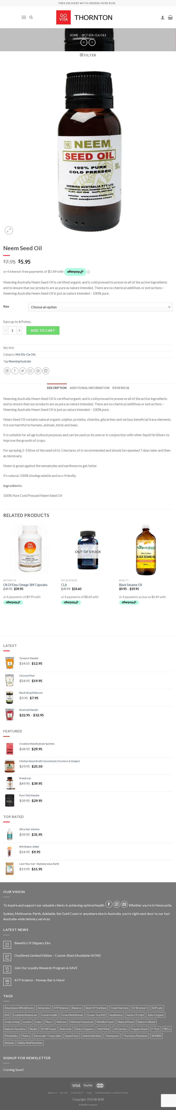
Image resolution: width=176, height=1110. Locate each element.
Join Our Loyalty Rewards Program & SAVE (45, 968)
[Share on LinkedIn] (45, 370)
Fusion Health (49, 1015)
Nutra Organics (85, 1029)
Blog (64, 1092)
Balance (77, 1008)
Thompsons (112, 1036)
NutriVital (103, 1029)
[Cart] (170, 17)
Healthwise (116, 1015)
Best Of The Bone (96, 1008)
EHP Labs (157, 1008)
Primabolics (11, 1036)
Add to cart (43, 330)
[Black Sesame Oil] (146, 550)
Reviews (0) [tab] (120, 388)
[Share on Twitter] (22, 370)
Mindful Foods (105, 1022)
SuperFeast (72, 1036)
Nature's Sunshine (15, 1029)
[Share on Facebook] (14, 370)
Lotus (38, 1022)
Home (74, 35)
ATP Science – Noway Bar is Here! (39, 980)
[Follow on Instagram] (116, 904)
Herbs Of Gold (135, 1015)
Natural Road (126, 1022)
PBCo (167, 1029)
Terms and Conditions (111, 1092)
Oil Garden (120, 1029)
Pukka (26, 1036)
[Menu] (23, 17)
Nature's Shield (146, 1022)
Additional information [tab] (90, 388)
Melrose (62, 1022)
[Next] (172, 572)
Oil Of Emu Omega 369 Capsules (25, 585)
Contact (77, 1092)
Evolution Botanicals (25, 1015)
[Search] (31, 17)
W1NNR (156, 1036)
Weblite (85, 1104)
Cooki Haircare (120, 1008)
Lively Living (12, 1022)
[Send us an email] (124, 904)
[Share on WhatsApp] (7, 370)
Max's (49, 1022)
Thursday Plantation (135, 1036)
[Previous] (3, 572)
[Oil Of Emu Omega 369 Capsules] (30, 550)
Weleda (9, 1043)
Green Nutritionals (72, 1015)
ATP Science (61, 1008)
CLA (64, 585)
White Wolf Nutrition (30, 1043)
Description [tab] (57, 388)
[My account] (163, 17)
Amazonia (44, 1008)
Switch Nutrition (91, 1036)
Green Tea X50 (96, 1015)
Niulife (33, 1029)
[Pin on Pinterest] (38, 370)
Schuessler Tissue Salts (47, 1036)
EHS (7, 1015)
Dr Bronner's (140, 1008)
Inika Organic (156, 1015)
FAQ (89, 1092)
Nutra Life (66, 1029)
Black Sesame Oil (130, 585)
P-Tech (155, 1029)
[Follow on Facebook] (108, 904)
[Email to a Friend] (30, 370)
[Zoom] (9, 230)
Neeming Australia (20, 361)
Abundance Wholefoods (19, 1008)
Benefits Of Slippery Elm (32, 943)
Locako (27, 1022)
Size (6, 306)
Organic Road (139, 1029)
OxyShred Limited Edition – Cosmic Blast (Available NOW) (57, 955)
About (52, 1092)
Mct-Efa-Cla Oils (94, 35)
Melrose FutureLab (81, 1022)
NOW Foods (48, 1029)
